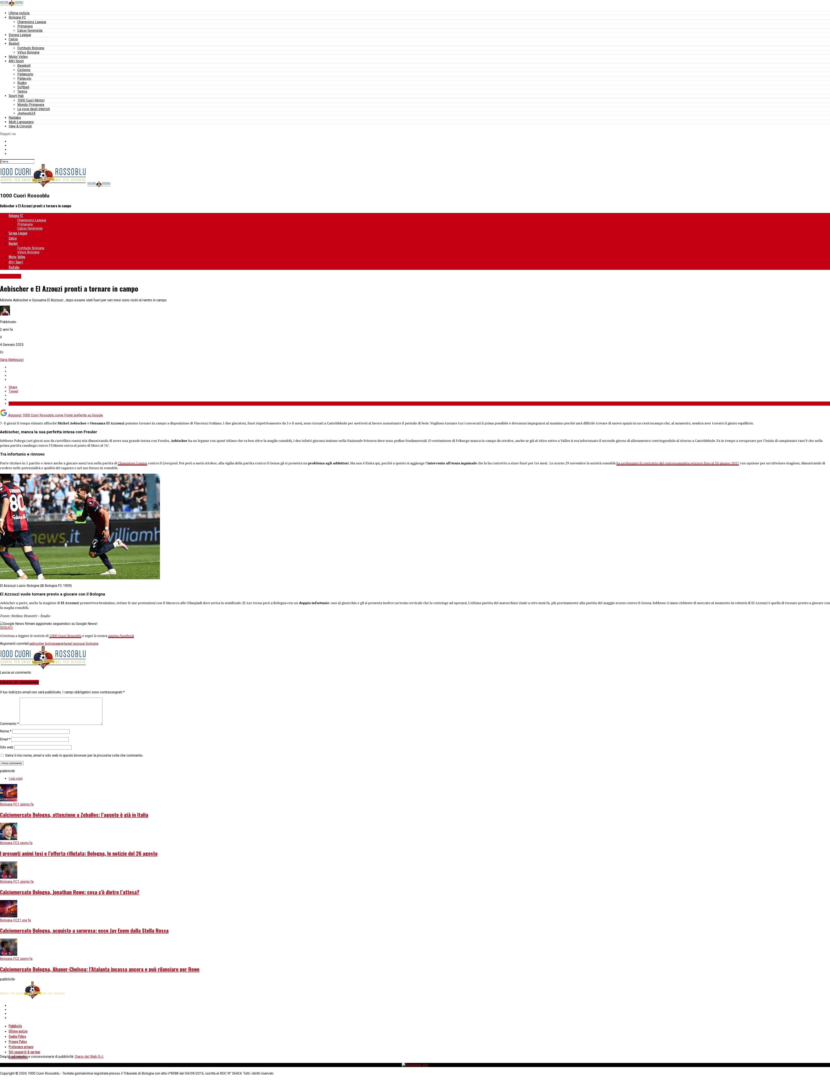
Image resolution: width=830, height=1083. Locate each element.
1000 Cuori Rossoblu (65, 635)
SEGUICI (6, 628)
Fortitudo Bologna (30, 48)
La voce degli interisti (33, 109)
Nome (5, 731)
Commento (9, 724)
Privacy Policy (18, 1041)
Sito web (6, 747)
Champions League (31, 22)
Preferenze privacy (21, 1046)
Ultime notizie (19, 13)
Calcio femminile (30, 31)
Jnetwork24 (26, 113)
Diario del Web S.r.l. (89, 1056)
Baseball (23, 66)
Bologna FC (17, 17)
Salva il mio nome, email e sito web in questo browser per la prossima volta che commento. (74, 755)
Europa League (20, 35)
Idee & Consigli (20, 126)
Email (5, 739)
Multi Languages (21, 122)
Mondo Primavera (30, 105)
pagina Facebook (121, 635)
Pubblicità (15, 1026)
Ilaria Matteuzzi (12, 360)
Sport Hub (16, 96)
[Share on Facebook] (419, 367)
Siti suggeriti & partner (24, 1051)
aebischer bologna (43, 644)
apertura (63, 644)
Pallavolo (24, 78)
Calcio (13, 39)
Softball (23, 87)
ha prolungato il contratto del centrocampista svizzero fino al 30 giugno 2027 (677, 463)
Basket (14, 43)
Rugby (22, 83)
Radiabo (15, 118)
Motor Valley (18, 57)
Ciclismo (23, 70)
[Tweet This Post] (419, 371)
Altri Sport (16, 61)
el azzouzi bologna (84, 644)
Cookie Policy (17, 1036)
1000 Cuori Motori (31, 100)
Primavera (25, 26)
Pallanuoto (25, 74)
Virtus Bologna (28, 52)
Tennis (22, 91)
